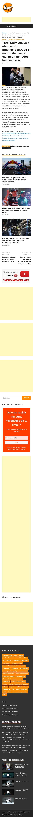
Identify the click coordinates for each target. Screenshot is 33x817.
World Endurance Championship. (17, 692)
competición (18, 658)
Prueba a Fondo (20, 676)
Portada (4, 33)
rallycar (5, 684)
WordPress (13, 814)
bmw (15, 655)
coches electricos (8, 658)
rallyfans (25, 684)
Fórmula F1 (12, 39)
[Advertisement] (17, 19)
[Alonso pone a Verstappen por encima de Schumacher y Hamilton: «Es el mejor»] (16, 197)
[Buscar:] (16, 398)
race (15, 679)
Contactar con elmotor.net (10, 715)
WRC (4, 694)
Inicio (4, 702)
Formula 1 (5, 39)
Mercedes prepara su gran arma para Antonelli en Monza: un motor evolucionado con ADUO (15, 240)
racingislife (6, 681)
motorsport (15, 668)
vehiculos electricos (21, 689)
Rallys (20, 686)
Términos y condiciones (9, 705)
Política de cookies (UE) (9, 708)
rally (23, 681)
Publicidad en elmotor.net (10, 711)
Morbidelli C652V (21, 790)
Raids (13, 681)
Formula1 (17, 660)
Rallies (18, 681)
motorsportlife (24, 668)
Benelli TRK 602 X (21, 799)
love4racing (6, 668)
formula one (25, 146)
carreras (21, 655)
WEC (4, 692)
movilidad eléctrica (8, 673)
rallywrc (26, 686)
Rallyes (11, 684)
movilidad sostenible (22, 673)
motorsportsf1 (23, 671)
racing (20, 679)
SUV (13, 689)
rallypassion (12, 686)
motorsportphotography (10, 671)
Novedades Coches (8, 676)
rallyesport (18, 684)
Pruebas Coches (7, 679)
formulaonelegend (17, 663)
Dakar (25, 658)
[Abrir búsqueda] (28, 26)
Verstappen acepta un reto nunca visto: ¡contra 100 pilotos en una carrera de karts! (14, 180)
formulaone (25, 660)
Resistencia (6, 689)
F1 (11, 146)
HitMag (20, 814)
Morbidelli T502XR (22, 781)
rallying (5, 686)
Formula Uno (20, 39)
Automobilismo (7, 655)
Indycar (23, 665)
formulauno (16, 665)
